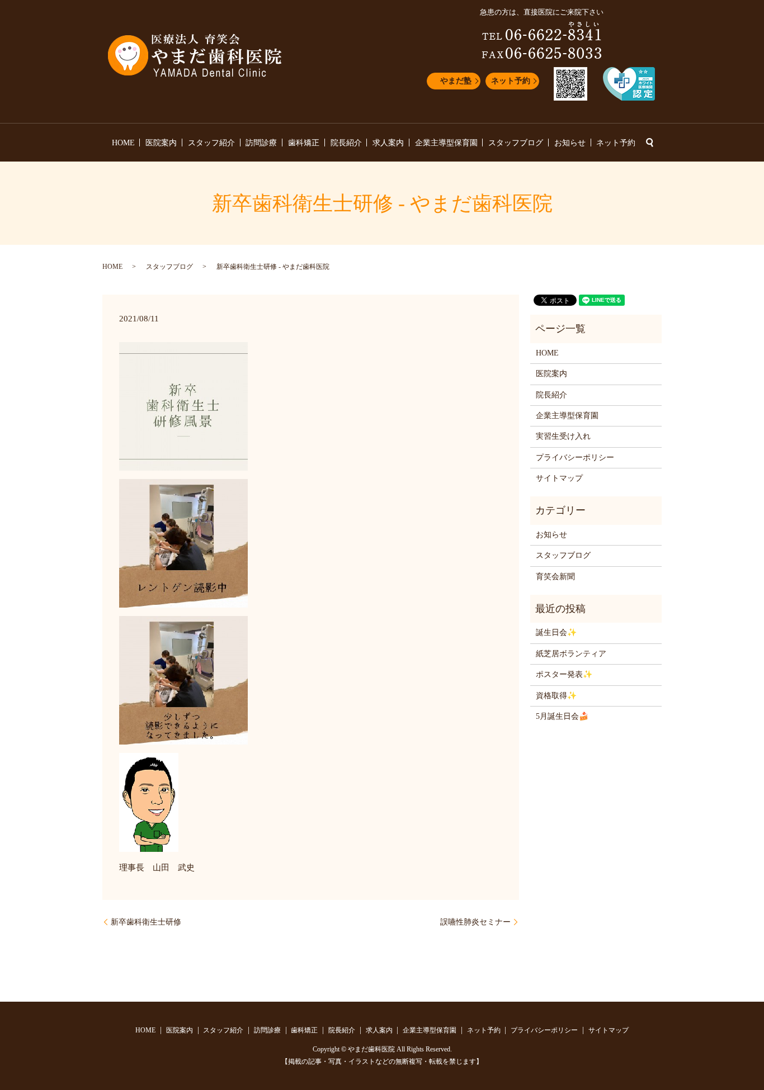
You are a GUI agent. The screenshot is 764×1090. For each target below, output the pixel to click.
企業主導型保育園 (446, 143)
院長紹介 (346, 143)
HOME (123, 143)
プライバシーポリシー (575, 457)
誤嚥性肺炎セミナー (475, 922)
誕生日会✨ (556, 632)
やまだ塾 (455, 81)
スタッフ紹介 (211, 143)
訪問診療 (261, 143)
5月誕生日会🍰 (562, 716)
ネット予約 (510, 81)
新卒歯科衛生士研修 (146, 922)
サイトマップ (559, 478)
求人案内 (388, 143)
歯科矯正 (303, 143)
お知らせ (570, 143)
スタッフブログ (515, 143)
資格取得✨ (556, 695)
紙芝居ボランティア (571, 654)
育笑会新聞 (555, 576)
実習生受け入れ (563, 436)
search (649, 142)
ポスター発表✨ (564, 674)
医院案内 (161, 143)
